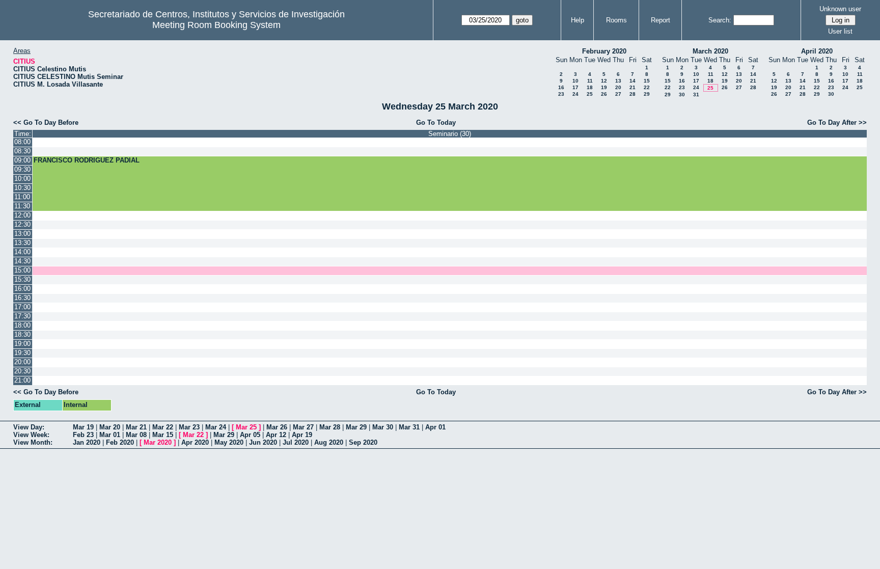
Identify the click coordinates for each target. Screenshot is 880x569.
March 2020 (710, 51)
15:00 (22, 270)
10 (575, 81)
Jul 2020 (296, 442)
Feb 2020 (120, 442)
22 (647, 87)
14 (632, 81)
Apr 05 (250, 435)
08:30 (22, 151)
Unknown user (840, 9)
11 (590, 81)
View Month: (32, 442)
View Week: (31, 435)
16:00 (22, 288)
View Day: (28, 427)
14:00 (22, 252)
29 (647, 94)
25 (590, 94)
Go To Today (436, 122)
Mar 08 (136, 435)
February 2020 (604, 51)
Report (660, 20)
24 (575, 94)
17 (575, 87)
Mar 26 (276, 427)
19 (604, 87)
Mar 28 (329, 427)
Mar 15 (162, 435)
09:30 (22, 169)
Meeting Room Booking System (216, 25)
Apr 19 (302, 435)
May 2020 (228, 442)
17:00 (22, 307)
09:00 (22, 160)
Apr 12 (276, 435)
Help (577, 20)
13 (618, 81)
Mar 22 (162, 427)
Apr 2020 (195, 442)
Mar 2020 (158, 442)
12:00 (22, 215)
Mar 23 (189, 427)
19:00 (22, 343)
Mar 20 (109, 427)
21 (632, 87)
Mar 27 (303, 427)
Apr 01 (435, 427)
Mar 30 (382, 427)
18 (590, 87)
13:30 (22, 243)
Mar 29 (356, 427)
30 (682, 94)
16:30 (22, 298)
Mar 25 (246, 427)
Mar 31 (409, 427)
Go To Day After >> (837, 122)
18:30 (22, 334)
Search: (719, 20)
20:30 (22, 371)
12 (604, 81)
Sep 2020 (363, 442)
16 (561, 87)
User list (840, 31)
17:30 (22, 316)
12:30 (22, 224)
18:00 (22, 325)
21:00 (22, 380)
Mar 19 (83, 427)
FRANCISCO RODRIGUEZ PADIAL (87, 160)
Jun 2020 (263, 442)
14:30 (22, 261)
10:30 (22, 188)
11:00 (22, 197)
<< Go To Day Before (45, 122)
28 (632, 94)
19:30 (22, 353)
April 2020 (817, 51)
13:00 (22, 233)
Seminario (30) (449, 134)
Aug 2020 (328, 442)
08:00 (22, 142)
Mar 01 (109, 435)
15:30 (22, 279)
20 (618, 87)
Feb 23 (83, 435)
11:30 (22, 206)
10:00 (22, 178)
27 (618, 94)
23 (561, 94)
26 (604, 94)
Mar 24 (215, 427)
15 (647, 81)
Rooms (616, 20)
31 (696, 94)
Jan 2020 (86, 442)
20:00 (22, 362)
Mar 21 (136, 427)
